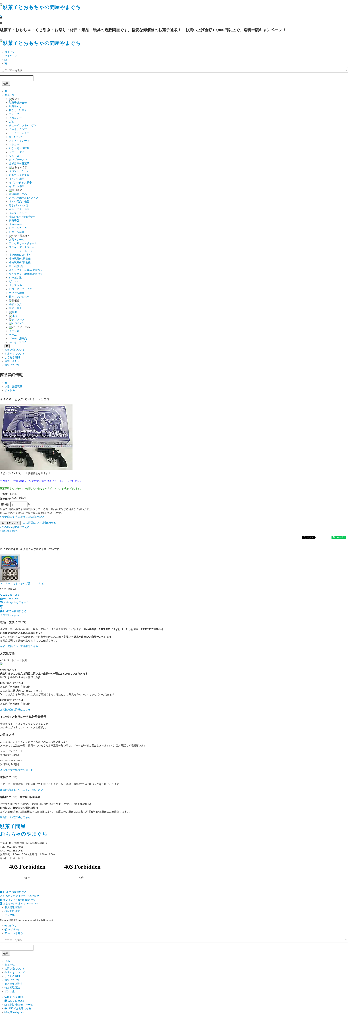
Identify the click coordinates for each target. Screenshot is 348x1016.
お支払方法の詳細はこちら (15, 709)
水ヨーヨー (15, 224)
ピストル (14, 281)
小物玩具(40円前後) (20, 258)
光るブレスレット (19, 212)
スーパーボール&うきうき (24, 197)
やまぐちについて (15, 353)
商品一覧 (10, 95)
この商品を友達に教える (15, 527)
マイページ (11, 55)
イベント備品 (16, 186)
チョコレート (16, 117)
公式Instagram (11, 615)
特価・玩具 (15, 304)
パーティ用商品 (18, 338)
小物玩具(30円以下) (20, 254)
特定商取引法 (12, 911)
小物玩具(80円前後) (20, 262)
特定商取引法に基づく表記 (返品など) (23, 516)
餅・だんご (15, 136)
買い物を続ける (10, 530)
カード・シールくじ (20, 251)
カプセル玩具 (16, 292)
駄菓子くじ (15, 106)
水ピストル (15, 285)
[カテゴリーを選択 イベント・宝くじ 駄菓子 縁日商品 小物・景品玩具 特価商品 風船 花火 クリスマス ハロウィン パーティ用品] (174, 70)
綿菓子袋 (14, 220)
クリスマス (18, 319)
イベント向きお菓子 (20, 182)
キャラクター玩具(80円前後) (25, 273)
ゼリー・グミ (16, 152)
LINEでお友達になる (19, 1008)
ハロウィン (18, 323)
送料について (12, 364)
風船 (14, 311)
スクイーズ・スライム (21, 247)
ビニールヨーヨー (19, 228)
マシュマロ (15, 144)
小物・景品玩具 (13, 386)
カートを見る (15, 933)
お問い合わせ (12, 361)
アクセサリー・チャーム (23, 243)
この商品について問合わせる (39, 522)
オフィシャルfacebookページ (19, 899)
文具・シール (16, 239)
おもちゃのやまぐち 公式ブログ (20, 895)
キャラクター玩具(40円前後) (25, 270)
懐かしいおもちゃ (19, 296)
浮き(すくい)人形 (19, 205)
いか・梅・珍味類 (19, 148)
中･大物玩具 (16, 266)
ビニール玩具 (16, 231)
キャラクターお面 (19, 209)
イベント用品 (16, 178)
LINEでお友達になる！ (16, 611)
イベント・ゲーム (19, 171)
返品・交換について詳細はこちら (19, 646)
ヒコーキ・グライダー (21, 289)
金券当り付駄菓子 (19, 163)
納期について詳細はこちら (15, 817)
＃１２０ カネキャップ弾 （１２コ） (23, 583)
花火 (14, 315)
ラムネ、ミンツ (18, 129)
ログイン (10, 52)
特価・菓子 (15, 308)
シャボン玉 (15, 277)
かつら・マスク (18, 342)
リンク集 (10, 914)
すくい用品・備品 (19, 201)
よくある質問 (12, 357)
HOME (8, 960)
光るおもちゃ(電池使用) (22, 216)
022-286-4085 (10, 594)
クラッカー (15, 330)
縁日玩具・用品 (18, 193)
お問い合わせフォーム (16, 602)
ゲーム (13, 334)
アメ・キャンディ (19, 140)
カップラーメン (18, 159)
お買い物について (15, 349)
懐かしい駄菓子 (18, 110)
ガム (11, 121)
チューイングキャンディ (23, 125)
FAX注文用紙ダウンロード (17, 769)
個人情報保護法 (13, 907)
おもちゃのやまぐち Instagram (20, 903)
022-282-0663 (11, 598)
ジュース (14, 155)
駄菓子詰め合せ (18, 102)
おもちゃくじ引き (19, 174)
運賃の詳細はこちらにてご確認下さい (21, 789)
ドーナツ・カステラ (20, 133)
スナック (14, 114)
